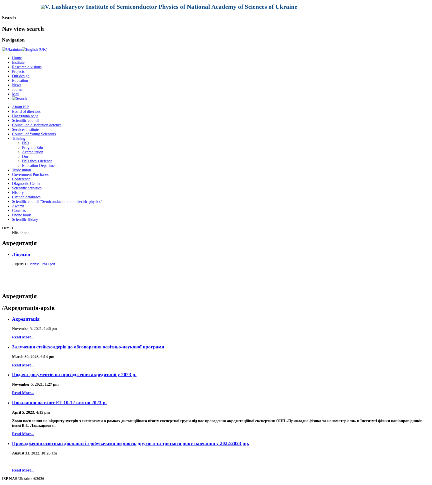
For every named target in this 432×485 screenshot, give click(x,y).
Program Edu (32, 147)
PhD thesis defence (37, 161)
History (18, 192)
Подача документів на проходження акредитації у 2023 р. (74, 374)
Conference (21, 179)
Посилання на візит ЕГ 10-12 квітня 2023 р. (59, 402)
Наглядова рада (25, 116)
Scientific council (25, 120)
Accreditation (32, 152)
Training (18, 138)
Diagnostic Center (26, 183)
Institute (18, 62)
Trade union (21, 170)
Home (17, 58)
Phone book (21, 215)
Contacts (19, 210)
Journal (18, 89)
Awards (18, 206)
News (16, 85)
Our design (21, 76)
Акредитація (26, 319)
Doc (25, 156)
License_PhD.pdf (41, 264)
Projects (18, 71)
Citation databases (26, 197)
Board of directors (26, 111)
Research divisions (27, 67)
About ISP (20, 107)
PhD (25, 143)
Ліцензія (21, 254)
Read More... (23, 337)
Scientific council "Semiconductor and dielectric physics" (57, 201)
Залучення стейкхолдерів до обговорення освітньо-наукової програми (88, 346)
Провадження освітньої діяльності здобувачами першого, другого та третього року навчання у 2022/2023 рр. (130, 443)
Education (20, 80)
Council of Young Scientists (34, 134)
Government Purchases (30, 174)
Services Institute (25, 129)
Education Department (40, 165)
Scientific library (25, 219)
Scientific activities (27, 188)
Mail (15, 94)
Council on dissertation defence (37, 125)
